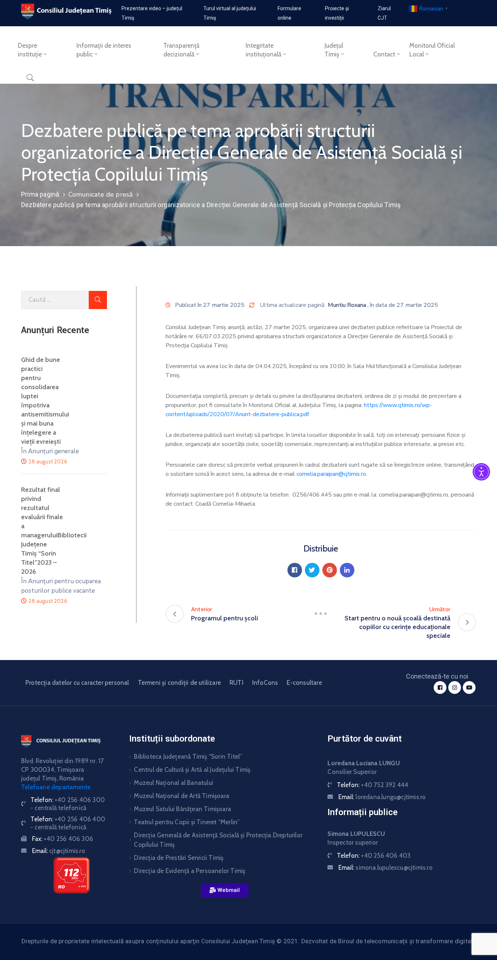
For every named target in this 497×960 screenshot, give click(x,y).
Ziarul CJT (384, 13)
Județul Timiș (334, 50)
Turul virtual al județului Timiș (229, 13)
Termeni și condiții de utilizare (179, 682)
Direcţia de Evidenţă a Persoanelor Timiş (189, 870)
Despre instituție (30, 50)
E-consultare (304, 682)
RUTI (236, 682)
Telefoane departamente (56, 787)
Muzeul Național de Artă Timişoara (181, 795)
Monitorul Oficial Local (432, 50)
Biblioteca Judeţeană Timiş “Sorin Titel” (188, 756)
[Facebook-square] (440, 687)
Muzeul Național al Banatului (173, 782)
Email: (58, 850)
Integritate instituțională (263, 50)
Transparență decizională (181, 50)
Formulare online (289, 13)
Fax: (62, 838)
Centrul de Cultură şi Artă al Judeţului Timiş (192, 769)
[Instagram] (454, 687)
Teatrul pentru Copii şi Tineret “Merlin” (186, 822)
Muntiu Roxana (347, 305)
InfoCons (265, 682)
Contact (384, 54)
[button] (225, 890)
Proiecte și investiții (337, 13)
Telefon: (372, 785)
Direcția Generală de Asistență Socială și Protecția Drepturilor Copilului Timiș (218, 839)
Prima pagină (40, 194)
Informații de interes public (103, 50)
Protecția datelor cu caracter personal (77, 682)
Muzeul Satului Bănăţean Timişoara (182, 809)
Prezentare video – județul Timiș (152, 13)
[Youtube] (469, 687)
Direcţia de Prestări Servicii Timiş (178, 857)
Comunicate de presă (100, 194)
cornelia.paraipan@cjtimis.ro (331, 474)
